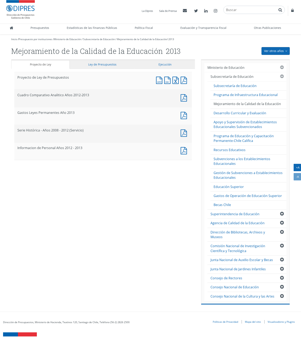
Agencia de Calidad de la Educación (237, 223)
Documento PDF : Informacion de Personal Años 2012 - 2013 (185, 150)
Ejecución (165, 64)
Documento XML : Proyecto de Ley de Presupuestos (160, 79)
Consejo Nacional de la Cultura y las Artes (242, 296)
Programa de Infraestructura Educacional (246, 95)
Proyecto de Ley (40, 64)
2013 (171, 39)
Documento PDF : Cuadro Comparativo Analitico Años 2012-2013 (185, 97)
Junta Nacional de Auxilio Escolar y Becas (241, 260)
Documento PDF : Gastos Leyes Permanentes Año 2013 (185, 115)
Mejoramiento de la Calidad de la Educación (142, 39)
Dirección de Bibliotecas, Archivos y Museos (237, 234)
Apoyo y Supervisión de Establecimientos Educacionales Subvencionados (245, 124)
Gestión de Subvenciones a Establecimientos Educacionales (248, 175)
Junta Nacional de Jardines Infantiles (238, 269)
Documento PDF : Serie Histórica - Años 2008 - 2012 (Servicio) (185, 132)
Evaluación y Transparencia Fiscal (203, 28)
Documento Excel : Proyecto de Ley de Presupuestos (176, 79)
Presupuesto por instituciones (35, 39)
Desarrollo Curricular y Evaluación (240, 113)
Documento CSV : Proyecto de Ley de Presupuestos (168, 79)
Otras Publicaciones (267, 28)
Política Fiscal (144, 28)
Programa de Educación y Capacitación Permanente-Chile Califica (244, 138)
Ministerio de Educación (67, 39)
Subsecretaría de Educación (99, 39)
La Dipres (147, 11)
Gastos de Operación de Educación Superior (248, 196)
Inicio (14, 39)
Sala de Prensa (168, 11)
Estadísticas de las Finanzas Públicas (92, 28)
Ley (102, 64)
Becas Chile (222, 205)
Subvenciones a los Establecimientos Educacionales (242, 161)
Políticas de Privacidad (225, 321)
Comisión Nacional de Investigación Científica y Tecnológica (237, 248)
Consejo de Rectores (226, 278)
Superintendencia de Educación (234, 214)
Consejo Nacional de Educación (234, 287)
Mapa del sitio (253, 321)
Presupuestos (40, 28)
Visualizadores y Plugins (281, 321)
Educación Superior (229, 187)
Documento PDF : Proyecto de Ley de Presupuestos (185, 79)
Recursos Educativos (230, 150)
